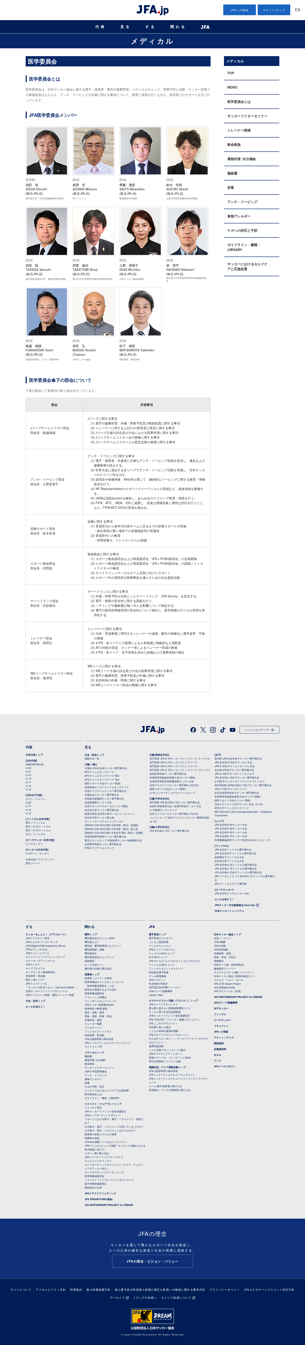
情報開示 (219, 961)
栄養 (230, 187)
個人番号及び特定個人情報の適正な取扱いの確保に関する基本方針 (160, 1289)
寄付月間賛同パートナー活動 (165, 1061)
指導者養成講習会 (94, 993)
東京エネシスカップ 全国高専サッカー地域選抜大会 (113, 840)
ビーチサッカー (34, 843)
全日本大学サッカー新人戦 (99, 817)
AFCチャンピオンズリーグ (99, 772)
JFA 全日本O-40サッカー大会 (231, 824)
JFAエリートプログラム (162, 949)
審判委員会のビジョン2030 (100, 938)
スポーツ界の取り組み (97, 1153)
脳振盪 (232, 173)
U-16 (28, 785)
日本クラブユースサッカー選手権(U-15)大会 (174, 813)
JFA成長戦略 (221, 949)
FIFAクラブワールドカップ (99, 848)
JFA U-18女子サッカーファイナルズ (234, 773)
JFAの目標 (220, 945)
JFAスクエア (33, 964)
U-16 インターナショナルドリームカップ (172, 792)
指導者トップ (92, 974)
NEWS (232, 87)
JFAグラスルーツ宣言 (38, 938)
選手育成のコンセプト (161, 938)
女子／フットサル (35, 834)
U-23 (28, 768)
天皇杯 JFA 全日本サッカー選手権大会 (106, 768)
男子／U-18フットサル (38, 830)
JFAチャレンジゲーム (38, 953)
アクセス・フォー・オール (228, 980)
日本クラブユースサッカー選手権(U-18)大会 (174, 785)
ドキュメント (221, 1025)
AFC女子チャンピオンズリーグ (232, 808)
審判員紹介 (91, 953)
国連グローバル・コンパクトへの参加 (170, 1057)
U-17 (28, 782)
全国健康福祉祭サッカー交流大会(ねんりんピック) (242, 840)
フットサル (220, 1014)
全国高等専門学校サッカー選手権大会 (105, 836)
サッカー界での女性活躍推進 (165, 1012)
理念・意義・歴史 (94, 1012)
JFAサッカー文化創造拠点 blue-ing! (235, 905)
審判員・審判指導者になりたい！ (103, 945)
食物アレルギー (239, 216)
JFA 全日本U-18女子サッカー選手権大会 (237, 777)
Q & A (217, 1054)
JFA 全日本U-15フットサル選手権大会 (236, 868)
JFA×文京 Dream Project (227, 983)
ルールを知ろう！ (224, 899)
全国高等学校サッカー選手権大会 (168, 773)
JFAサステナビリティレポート (166, 1053)
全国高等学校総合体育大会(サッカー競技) (173, 777)
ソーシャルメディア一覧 (259, 730)
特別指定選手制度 (159, 972)
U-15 (28, 789)
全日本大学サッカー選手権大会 (102, 810)
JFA (152, 926)
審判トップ (91, 934)
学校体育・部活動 (35, 976)
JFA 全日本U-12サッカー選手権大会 (169, 830)
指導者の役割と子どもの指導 (101, 1134)
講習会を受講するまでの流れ (101, 989)
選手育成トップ (157, 934)
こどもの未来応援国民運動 (163, 1031)
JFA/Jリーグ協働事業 (160, 991)
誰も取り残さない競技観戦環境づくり (170, 1008)
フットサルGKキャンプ (162, 964)
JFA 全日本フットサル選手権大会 (233, 849)
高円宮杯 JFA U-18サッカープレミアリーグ (173, 762)
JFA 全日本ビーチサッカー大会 (232, 893)
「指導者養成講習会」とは (99, 985)
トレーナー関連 (239, 130)
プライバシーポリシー (224, 1289)
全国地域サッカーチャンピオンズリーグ (107, 787)
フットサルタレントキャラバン (166, 968)
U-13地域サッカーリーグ (163, 810)
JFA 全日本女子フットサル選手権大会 (235, 853)
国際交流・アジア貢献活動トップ (167, 1067)
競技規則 (89, 961)
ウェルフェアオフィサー (98, 1161)
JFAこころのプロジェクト (163, 1023)
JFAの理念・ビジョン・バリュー (152, 1261)
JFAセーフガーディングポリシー (103, 1115)
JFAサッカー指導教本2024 (99, 1004)
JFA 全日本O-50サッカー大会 (231, 828)
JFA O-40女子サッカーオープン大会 (235, 766)
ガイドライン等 (93, 1046)
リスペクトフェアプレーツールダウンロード (109, 1180)
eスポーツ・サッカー (37, 853)
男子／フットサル (35, 822)
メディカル (152, 41)
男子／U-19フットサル (38, 826)
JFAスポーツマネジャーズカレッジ (168, 1034)
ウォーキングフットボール (40, 960)
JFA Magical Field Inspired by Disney (46, 945)
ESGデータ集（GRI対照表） (230, 964)
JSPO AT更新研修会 (96, 1071)
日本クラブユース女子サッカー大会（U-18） (239, 804)
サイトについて (21, 1289)
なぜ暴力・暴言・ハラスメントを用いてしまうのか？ (114, 1126)
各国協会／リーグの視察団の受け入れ (170, 1090)
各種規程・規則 (222, 953)
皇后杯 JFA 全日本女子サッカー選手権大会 (238, 758)
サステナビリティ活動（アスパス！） (235, 972)
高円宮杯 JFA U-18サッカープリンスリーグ (173, 766)
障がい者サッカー (35, 979)
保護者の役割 (92, 1138)
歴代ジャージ (33, 863)
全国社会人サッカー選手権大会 (102, 794)
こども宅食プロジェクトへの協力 (167, 1050)
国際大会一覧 (92, 758)
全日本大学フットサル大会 (229, 861)
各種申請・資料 (93, 1020)
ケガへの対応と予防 (242, 230)
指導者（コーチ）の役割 (98, 978)
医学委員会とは (239, 101)
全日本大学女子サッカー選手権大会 (234, 770)
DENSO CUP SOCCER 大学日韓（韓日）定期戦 (111, 825)
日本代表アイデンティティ (40, 859)
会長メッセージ (222, 938)
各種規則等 (220, 1049)
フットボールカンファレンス (101, 1001)
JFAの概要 (220, 942)
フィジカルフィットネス (98, 1031)
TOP (230, 72)
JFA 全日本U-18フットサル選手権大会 (236, 864)
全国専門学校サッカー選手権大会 (103, 844)
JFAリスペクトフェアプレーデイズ (104, 1157)
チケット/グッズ (274, 10)
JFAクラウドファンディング (100, 1193)
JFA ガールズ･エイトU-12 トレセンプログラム (175, 961)
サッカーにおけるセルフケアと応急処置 (247, 266)
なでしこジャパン (35, 798)
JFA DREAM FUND (224, 987)
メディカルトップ (94, 1052)
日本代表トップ (34, 754)
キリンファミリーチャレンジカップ (45, 957)
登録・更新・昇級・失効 (98, 1016)
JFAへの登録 (240, 10)
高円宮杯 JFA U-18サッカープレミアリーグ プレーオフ (180, 770)
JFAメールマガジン (225, 1066)
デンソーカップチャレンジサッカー (104, 821)
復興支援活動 (156, 1046)
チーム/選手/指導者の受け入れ (165, 1086)
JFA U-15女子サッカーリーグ (231, 789)
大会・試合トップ (94, 754)
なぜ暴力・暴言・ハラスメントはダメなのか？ (110, 1130)
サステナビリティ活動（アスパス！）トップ (173, 1000)
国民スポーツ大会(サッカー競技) (103, 783)
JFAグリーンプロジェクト (163, 1004)
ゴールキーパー (93, 1027)
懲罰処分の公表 (93, 1187)
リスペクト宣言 (93, 1107)
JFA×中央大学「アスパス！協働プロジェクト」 (175, 1019)
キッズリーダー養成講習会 (40, 972)
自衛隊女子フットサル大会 (229, 857)
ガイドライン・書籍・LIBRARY (244, 247)
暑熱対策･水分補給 (241, 158)
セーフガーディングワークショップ (104, 1172)
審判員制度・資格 (94, 949)
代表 (100, 27)
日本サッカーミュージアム (229, 910)
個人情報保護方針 (98, 1289)
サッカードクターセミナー (247, 115)
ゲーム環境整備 (157, 976)
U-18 (28, 778)
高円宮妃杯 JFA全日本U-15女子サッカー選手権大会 (243, 785)
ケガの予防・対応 (94, 1086)
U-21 (28, 771)
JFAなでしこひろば (36, 949)
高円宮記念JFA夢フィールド (164, 987)
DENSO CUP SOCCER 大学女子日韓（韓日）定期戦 (114, 832)
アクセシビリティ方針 (51, 1289)
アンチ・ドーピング (242, 201)
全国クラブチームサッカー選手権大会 (105, 791)
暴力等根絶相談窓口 (96, 1183)
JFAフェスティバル (36, 983)
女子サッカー (221, 1008)
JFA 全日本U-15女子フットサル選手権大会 (238, 872)
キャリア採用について (176, 1297)
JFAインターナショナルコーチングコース (108, 1042)
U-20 (28, 802)
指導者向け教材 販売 (96, 1008)
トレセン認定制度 (159, 942)
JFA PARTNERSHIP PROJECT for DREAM (109, 1205)
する (150, 27)
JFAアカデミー (157, 980)
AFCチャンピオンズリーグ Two (102, 779)
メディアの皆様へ (145, 1297)
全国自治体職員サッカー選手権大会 (104, 798)
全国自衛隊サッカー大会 (98, 802)
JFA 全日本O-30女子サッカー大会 (233, 762)
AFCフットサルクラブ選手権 (231, 883)
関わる (178, 27)
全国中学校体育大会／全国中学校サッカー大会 (175, 806)
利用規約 (76, 1289)
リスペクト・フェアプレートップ (103, 1103)
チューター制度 (93, 1023)
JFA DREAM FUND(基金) (99, 1199)
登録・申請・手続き (225, 957)
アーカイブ (117, 1297)
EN (297, 10)
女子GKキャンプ (158, 957)
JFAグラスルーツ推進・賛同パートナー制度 (50, 995)
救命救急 (234, 144)
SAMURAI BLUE (35, 764)
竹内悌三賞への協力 (160, 1027)
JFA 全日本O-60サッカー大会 (231, 832)
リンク (217, 1060)
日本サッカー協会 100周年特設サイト (234, 976)
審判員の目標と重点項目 (98, 968)
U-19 (28, 775)
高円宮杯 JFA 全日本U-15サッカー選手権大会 (175, 802)
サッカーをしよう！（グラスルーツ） (46, 934)
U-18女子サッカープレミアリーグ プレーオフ (240, 781)
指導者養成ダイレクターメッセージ (104, 982)
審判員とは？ (92, 942)
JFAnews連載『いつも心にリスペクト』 (107, 1141)
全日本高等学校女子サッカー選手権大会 (237, 792)
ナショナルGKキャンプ (162, 953)
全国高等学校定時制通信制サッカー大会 (172, 781)
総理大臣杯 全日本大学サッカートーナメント (109, 813)
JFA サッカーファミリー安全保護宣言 (105, 1111)
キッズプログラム (35, 968)
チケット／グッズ (224, 1037)
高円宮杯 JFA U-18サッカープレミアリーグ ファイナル (180, 758)
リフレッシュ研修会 (96, 997)
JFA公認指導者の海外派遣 (99, 1039)
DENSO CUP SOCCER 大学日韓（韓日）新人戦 (111, 829)
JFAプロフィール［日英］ (228, 991)
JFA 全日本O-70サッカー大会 (231, 836)
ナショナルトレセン (160, 945)
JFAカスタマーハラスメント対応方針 (269, 1289)
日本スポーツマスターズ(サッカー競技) (106, 806)
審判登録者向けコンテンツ (99, 957)
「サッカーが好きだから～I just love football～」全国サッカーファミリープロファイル (52, 989)
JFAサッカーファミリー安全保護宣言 (169, 1015)
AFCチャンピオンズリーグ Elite (102, 775)
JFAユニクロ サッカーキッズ (42, 942)
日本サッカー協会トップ (227, 934)
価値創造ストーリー (225, 968)
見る (125, 27)
